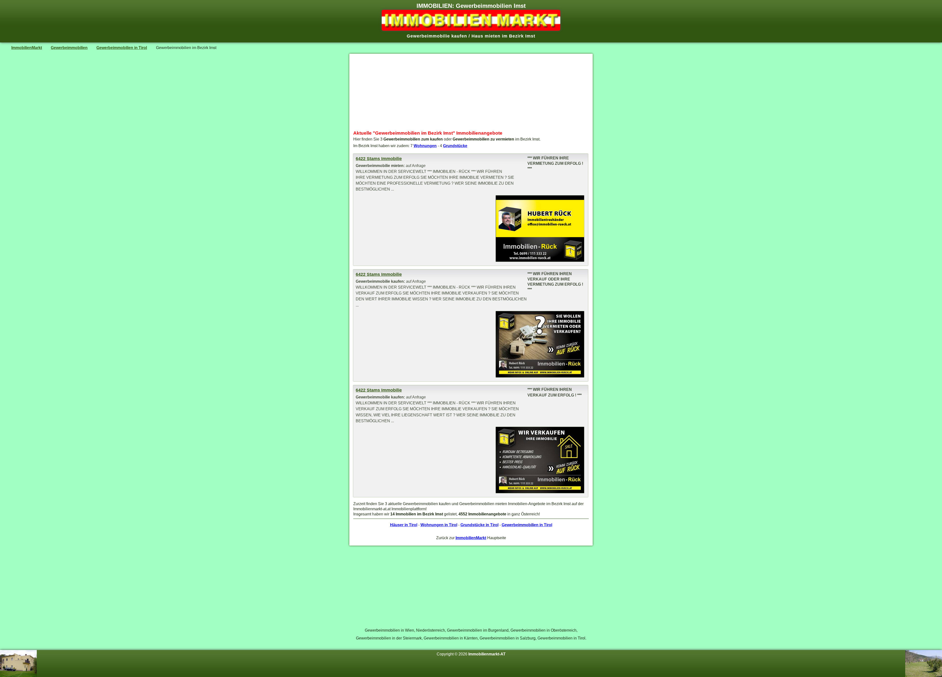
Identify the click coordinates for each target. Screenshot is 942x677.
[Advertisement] (471, 92)
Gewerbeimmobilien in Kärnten (451, 638)
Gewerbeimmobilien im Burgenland (478, 630)
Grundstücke (455, 145)
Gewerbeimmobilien (69, 47)
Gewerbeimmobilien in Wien (389, 630)
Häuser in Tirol (403, 525)
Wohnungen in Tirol (438, 525)
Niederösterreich (430, 630)
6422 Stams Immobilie (379, 158)
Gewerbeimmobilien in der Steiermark (389, 638)
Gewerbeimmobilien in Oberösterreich (543, 630)
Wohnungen (425, 145)
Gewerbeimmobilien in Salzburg (508, 638)
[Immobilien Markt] (471, 29)
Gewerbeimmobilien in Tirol (121, 47)
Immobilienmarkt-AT (487, 654)
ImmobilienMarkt (26, 47)
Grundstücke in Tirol (479, 525)
